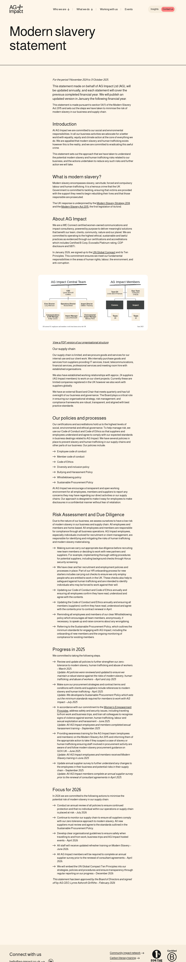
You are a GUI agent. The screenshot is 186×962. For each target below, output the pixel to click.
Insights (155, 9)
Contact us (168, 9)
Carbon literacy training (123, 957)
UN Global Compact (104, 252)
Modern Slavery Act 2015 (75, 206)
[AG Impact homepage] (16, 9)
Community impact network (125, 952)
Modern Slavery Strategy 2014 (113, 203)
